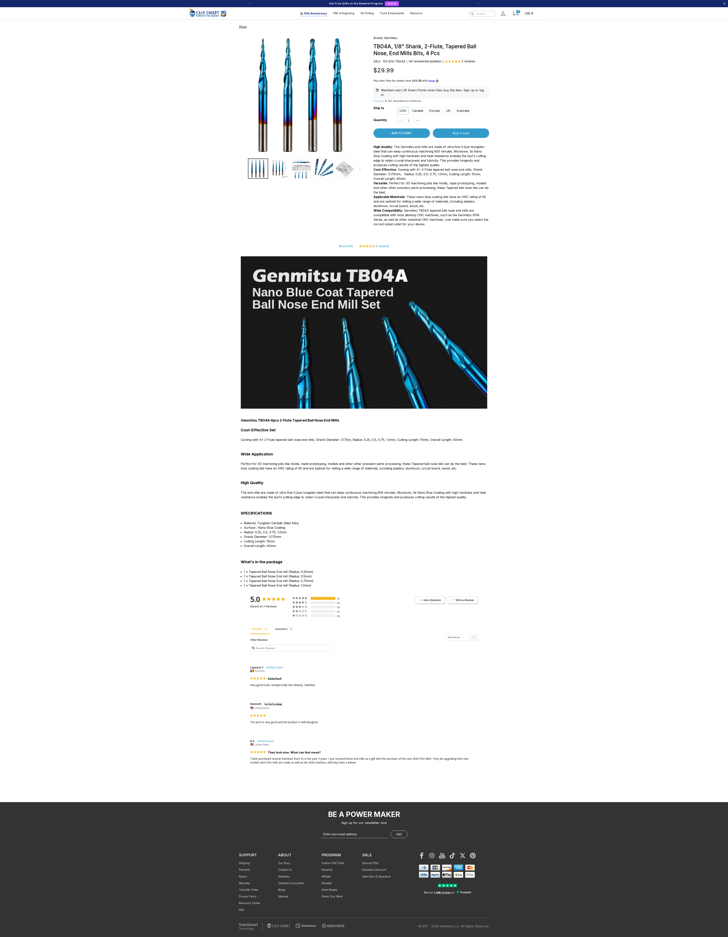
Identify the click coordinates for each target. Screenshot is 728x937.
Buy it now (461, 133)
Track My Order (248, 889)
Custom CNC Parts (333, 863)
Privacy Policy (248, 896)
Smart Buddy (329, 889)
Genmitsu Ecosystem (291, 883)
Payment (244, 869)
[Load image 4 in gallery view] (323, 168)
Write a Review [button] (465, 600)
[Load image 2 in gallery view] (279, 168)
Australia (463, 111)
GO (399, 834)
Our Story (284, 863)
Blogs (281, 889)
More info (346, 246)
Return (243, 876)
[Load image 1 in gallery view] (258, 168)
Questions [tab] (281, 629)
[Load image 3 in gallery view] (301, 168)
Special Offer (370, 863)
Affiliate (326, 876)
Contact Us (285, 869)
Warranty (244, 883)
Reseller (327, 883)
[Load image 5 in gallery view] (345, 168)
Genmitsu (390, 38)
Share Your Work (332, 896)
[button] (515, 13)
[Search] (472, 13)
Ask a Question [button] (432, 600)
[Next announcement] (478, 3)
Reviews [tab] (257, 629)
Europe (434, 111)
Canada (417, 111)
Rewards (327, 869)
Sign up (468, 90)
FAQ (241, 909)
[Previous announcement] (250, 3)
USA (402, 111)
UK (448, 111)
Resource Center (249, 903)
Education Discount (374, 869)
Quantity (380, 120)
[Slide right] (360, 168)
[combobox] (482, 14)
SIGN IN (392, 3)
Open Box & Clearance (376, 876)
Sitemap (283, 896)
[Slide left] (243, 168)
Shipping (378, 100)
